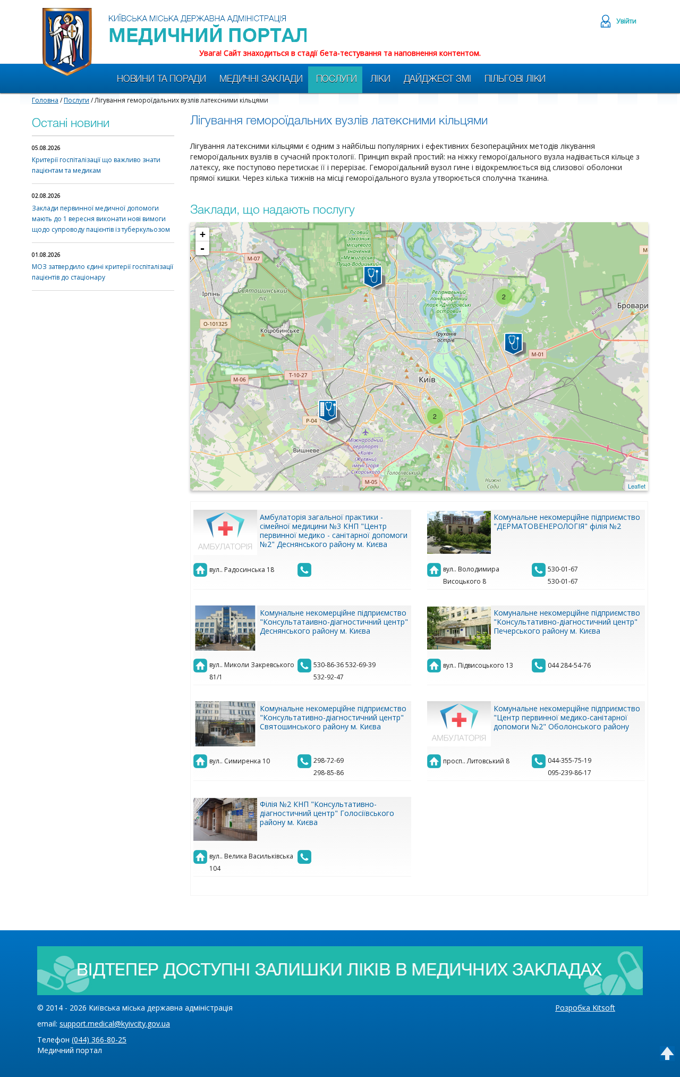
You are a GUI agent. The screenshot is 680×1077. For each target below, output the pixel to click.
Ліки (380, 79)
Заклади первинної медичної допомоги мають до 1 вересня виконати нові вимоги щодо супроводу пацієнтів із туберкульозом (101, 219)
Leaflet (636, 486)
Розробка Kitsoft (585, 1008)
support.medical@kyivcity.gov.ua (115, 1024)
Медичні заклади (260, 79)
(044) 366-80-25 (99, 1039)
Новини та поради (161, 79)
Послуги (337, 79)
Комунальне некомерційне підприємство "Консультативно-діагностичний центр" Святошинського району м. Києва (333, 717)
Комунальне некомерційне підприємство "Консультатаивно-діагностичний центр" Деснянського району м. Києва (334, 622)
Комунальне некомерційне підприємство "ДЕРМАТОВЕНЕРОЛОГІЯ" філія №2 (567, 521)
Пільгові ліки (515, 79)
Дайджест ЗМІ (437, 79)
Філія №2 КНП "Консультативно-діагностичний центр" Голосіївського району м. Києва (327, 813)
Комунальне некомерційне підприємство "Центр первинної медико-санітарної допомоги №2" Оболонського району (567, 717)
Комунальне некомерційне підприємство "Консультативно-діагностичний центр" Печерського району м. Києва (567, 622)
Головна (45, 100)
